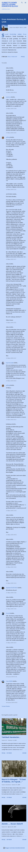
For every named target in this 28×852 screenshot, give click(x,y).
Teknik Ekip (14, 56)
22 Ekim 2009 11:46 (11, 592)
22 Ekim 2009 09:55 (11, 534)
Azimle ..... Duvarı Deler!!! (12, 824)
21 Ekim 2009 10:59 (11, 132)
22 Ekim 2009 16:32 (11, 642)
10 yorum (9, 797)
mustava (8, 97)
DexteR (8, 613)
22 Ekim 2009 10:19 (11, 567)
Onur (9, 56)
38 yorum (9, 839)
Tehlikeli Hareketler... (11, 737)
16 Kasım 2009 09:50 (11, 702)
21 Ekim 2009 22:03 (11, 510)
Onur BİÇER (9, 681)
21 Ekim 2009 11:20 (11, 189)
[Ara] (22, 2)
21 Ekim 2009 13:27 (11, 259)
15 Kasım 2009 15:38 (11, 676)
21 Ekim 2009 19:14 (11, 419)
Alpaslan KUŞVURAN (11, 587)
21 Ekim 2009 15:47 (11, 358)
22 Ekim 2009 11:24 (11, 583)
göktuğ (8, 137)
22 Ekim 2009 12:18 (11, 608)
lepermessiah (9, 362)
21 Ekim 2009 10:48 (11, 108)
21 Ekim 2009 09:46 (11, 92)
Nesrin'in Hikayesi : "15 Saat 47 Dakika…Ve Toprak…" (14, 780)
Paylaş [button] (23, 56)
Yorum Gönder (6, 706)
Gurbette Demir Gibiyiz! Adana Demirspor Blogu (10, 4)
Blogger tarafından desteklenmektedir (15, 848)
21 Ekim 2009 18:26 (11, 380)
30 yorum (9, 753)
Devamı (24, 753)
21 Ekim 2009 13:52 (11, 322)
